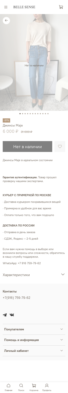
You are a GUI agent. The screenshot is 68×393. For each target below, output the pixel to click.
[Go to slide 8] (37, 113)
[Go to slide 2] (22, 113)
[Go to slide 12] (48, 113)
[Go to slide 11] (45, 113)
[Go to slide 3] (25, 113)
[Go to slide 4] (27, 113)
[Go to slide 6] (32, 113)
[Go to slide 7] (35, 113)
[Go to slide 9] (40, 113)
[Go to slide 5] (30, 113)
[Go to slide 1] (20, 113)
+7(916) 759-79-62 (16, 298)
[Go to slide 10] (43, 113)
